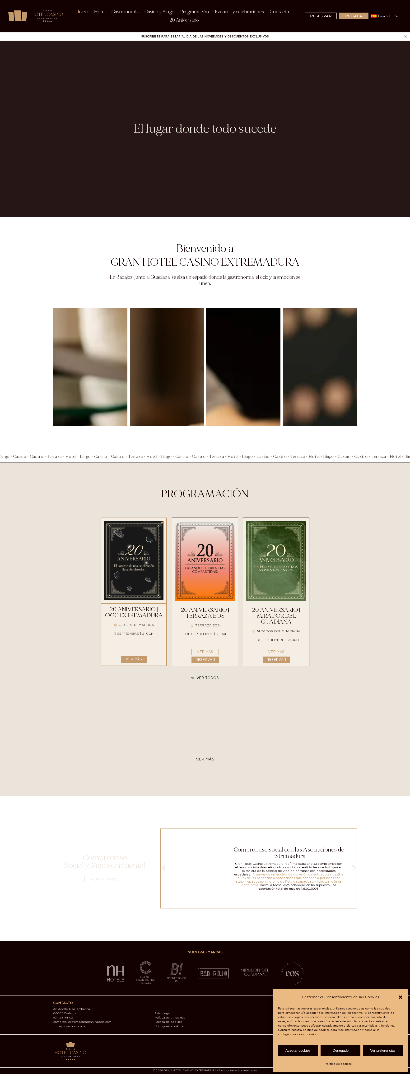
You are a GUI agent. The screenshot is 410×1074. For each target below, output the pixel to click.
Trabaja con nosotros (69, 1026)
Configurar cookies (168, 1026)
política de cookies (316, 1030)
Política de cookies (338, 1063)
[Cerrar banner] (406, 36)
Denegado (341, 1050)
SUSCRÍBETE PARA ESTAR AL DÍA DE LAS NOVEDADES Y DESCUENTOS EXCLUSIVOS (205, 36)
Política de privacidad (170, 1017)
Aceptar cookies (298, 1050)
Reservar (205, 659)
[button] (400, 997)
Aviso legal (162, 1013)
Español (384, 16)
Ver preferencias (383, 1050)
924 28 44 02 (63, 1017)
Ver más (134, 659)
